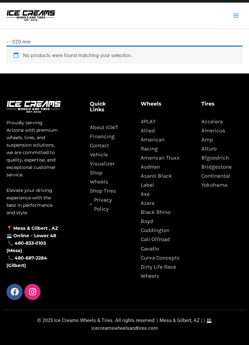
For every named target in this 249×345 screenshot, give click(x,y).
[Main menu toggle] (236, 15)
